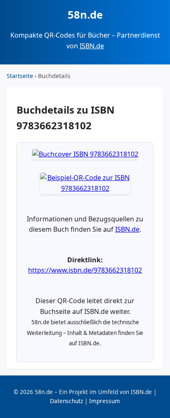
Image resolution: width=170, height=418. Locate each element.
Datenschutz (66, 401)
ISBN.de (92, 45)
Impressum (104, 401)
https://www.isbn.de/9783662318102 (85, 270)
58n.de (85, 14)
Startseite (20, 76)
